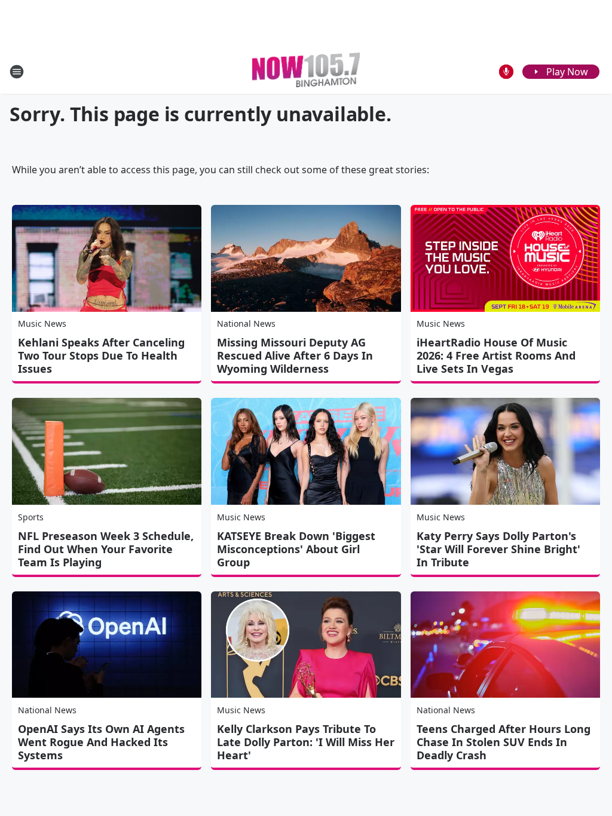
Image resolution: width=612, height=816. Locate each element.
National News (246, 323)
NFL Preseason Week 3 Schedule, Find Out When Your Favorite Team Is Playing (106, 549)
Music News (42, 323)
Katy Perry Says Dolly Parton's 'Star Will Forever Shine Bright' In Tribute (498, 549)
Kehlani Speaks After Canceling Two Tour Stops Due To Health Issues (101, 355)
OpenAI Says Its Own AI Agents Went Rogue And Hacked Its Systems (101, 742)
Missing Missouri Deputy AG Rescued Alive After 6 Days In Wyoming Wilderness (295, 355)
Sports (31, 517)
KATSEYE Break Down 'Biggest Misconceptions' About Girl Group (296, 549)
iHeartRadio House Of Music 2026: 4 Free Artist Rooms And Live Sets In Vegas (496, 355)
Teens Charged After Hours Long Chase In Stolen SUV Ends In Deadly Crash (503, 742)
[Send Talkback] (506, 72)
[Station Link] (306, 71)
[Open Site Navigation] (17, 72)
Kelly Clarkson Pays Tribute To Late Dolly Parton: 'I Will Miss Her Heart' (305, 742)
